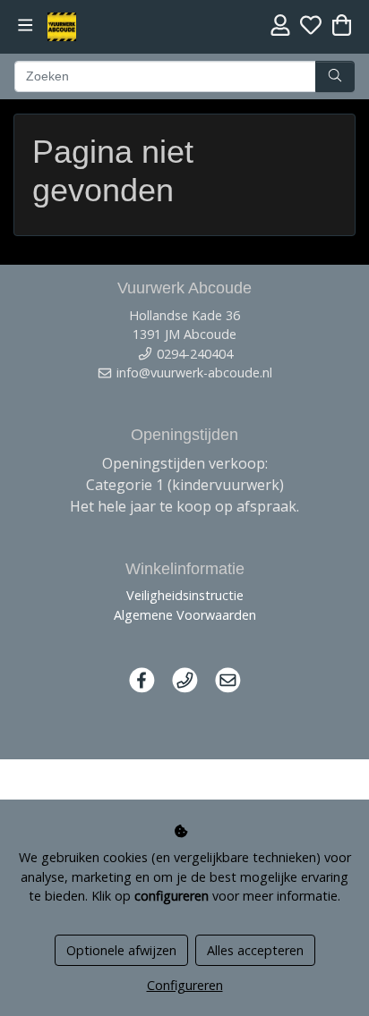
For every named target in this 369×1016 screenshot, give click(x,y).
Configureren (185, 985)
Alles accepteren (255, 950)
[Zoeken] (335, 77)
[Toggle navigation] (25, 25)
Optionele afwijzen (121, 950)
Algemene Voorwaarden (185, 614)
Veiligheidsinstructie (185, 595)
